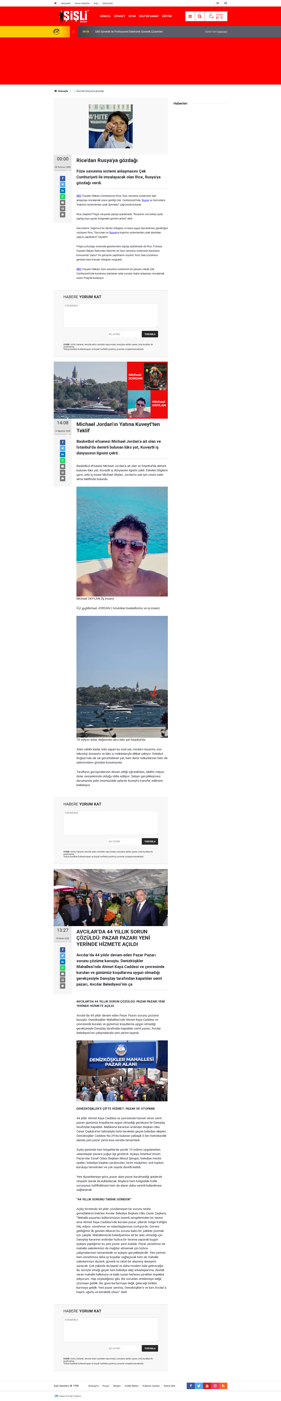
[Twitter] (62, 184)
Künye (106, 1386)
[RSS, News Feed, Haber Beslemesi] (223, 1386)
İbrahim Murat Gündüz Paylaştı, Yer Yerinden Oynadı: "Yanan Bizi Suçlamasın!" (138, 31)
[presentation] (65, 32)
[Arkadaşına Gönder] (62, 202)
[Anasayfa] (55, 3)
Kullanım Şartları (151, 1386)
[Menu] (190, 16)
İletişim (117, 1386)
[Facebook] (62, 178)
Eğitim (167, 16)
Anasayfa (93, 1386)
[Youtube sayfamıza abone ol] (207, 1386)
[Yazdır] (62, 208)
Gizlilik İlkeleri (132, 1386)
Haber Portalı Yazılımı (70, 1396)
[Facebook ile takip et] (191, 1386)
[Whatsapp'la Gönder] (62, 196)
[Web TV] (218, 3)
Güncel (105, 16)
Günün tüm (216, 31)
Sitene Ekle (107, 3)
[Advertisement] (140, 62)
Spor (132, 16)
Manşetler (66, 3)
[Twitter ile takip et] (199, 1386)
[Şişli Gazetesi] (73, 16)
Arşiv (96, 3)
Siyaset (119, 16)
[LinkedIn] (62, 190)
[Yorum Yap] (62, 214)
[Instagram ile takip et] (215, 1386)
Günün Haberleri (82, 3)
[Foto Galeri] (225, 3)
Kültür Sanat (149, 16)
